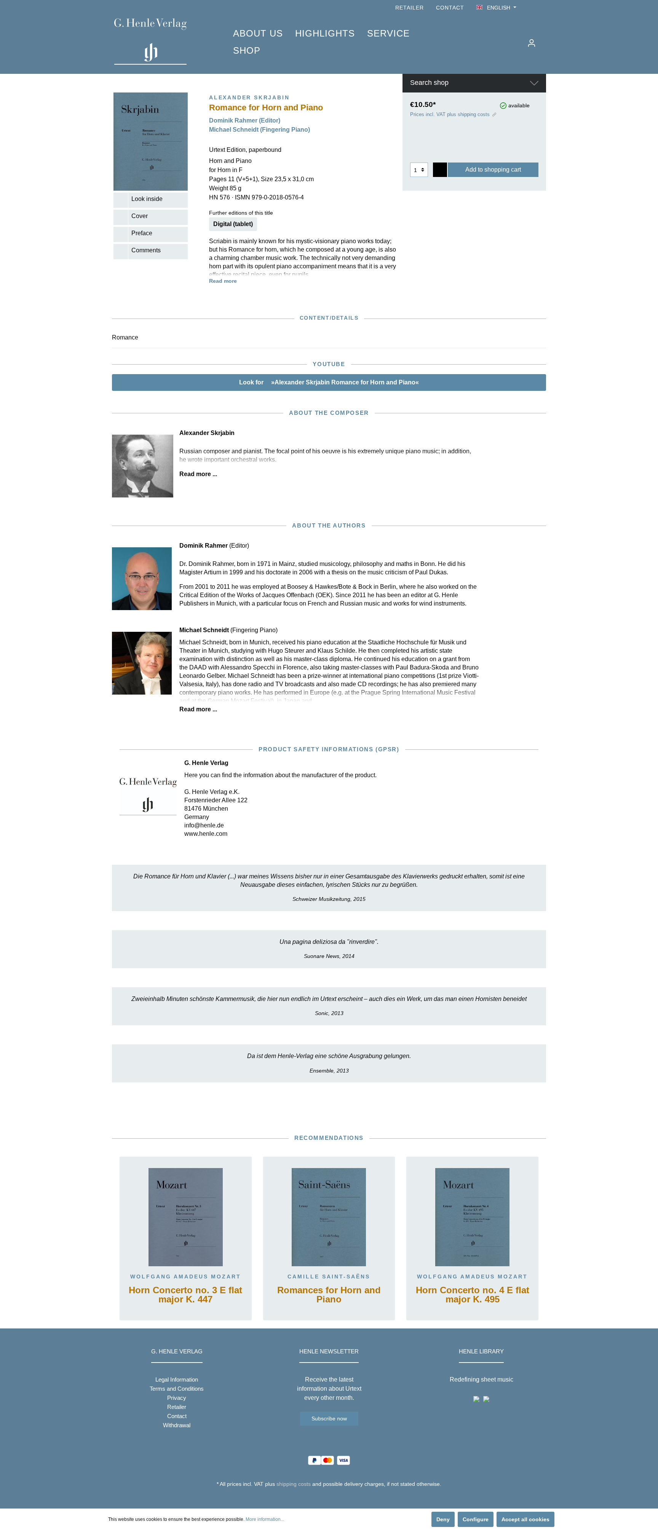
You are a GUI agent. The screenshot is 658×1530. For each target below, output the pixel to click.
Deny (443, 1519)
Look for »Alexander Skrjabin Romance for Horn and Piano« (329, 382)
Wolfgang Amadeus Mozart (185, 1276)
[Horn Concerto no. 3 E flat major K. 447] (186, 1217)
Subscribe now (329, 1418)
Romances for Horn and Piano (329, 1295)
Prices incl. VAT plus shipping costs (450, 114)
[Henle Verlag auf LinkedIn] (335, 1498)
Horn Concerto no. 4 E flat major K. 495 (472, 1295)
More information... (265, 1519)
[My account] (531, 43)
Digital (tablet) (233, 224)
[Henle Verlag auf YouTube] (531, 8)
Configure (476, 1519)
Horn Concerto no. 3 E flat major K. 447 (185, 1295)
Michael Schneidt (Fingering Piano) (259, 129)
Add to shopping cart (493, 169)
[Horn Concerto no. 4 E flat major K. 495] (472, 1217)
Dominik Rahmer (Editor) (244, 120)
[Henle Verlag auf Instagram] (541, 8)
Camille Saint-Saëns (328, 1276)
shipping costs (293, 1484)
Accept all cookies (525, 1519)
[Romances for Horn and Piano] (329, 1217)
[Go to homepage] (162, 41)
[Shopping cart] (544, 40)
